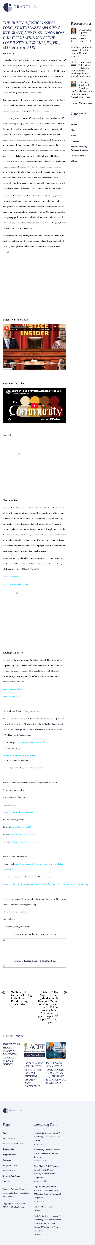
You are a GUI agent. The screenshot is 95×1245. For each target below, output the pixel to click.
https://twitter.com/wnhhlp (21, 827)
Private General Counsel (13, 1144)
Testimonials (8, 1149)
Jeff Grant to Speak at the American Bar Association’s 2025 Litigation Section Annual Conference (56, 1073)
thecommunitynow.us (11, 576)
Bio (4, 1133)
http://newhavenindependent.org (15, 797)
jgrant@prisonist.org (21, 926)
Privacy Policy (9, 1171)
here (13, 919)
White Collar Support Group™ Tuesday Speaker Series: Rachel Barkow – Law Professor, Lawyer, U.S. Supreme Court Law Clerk (47, 1223)
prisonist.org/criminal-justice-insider (30, 742)
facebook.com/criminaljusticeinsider (19, 755)
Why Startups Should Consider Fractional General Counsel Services (11, 1054)
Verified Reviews (10, 1165)
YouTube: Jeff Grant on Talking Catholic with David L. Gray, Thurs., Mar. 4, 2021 (21, 1000)
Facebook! (22, 912)
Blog (73, 130)
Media (73, 135)
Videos (74, 161)
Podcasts (75, 141)
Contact (6, 1181)
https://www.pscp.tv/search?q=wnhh (26, 841)
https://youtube (17, 819)
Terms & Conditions (11, 1176)
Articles (74, 124)
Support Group (9, 1154)
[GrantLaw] (20, 12)
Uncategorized (77, 156)
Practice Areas (9, 1138)
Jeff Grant (9, 53)
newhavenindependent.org (25, 904)
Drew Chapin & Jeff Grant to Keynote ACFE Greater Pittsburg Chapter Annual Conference (33, 1074)
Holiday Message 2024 (81, 102)
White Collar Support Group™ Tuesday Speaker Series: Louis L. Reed (81, 35)
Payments (7, 1160)
